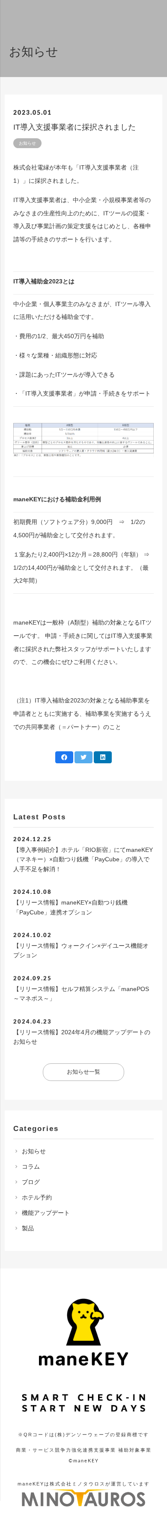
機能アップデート (46, 1212)
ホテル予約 (37, 1197)
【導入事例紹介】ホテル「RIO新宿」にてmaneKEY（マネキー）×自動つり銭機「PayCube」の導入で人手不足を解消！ (83, 859)
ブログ (31, 1182)
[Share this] (64, 757)
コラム (31, 1166)
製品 (28, 1228)
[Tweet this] (83, 757)
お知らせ (34, 1151)
